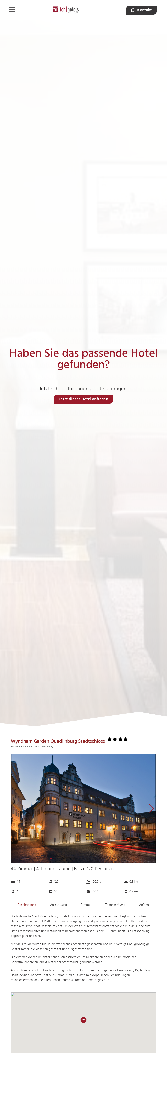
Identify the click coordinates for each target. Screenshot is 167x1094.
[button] (151, 808)
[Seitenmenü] (11, 9)
